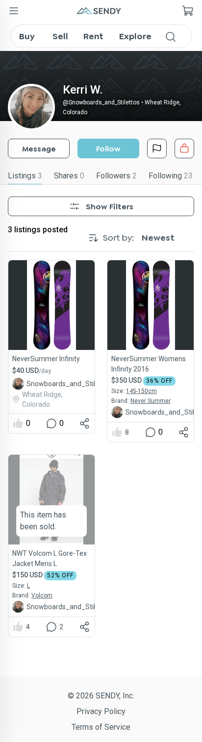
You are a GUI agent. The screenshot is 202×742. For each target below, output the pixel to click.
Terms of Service (101, 727)
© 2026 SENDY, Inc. (101, 695)
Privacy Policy (101, 711)
